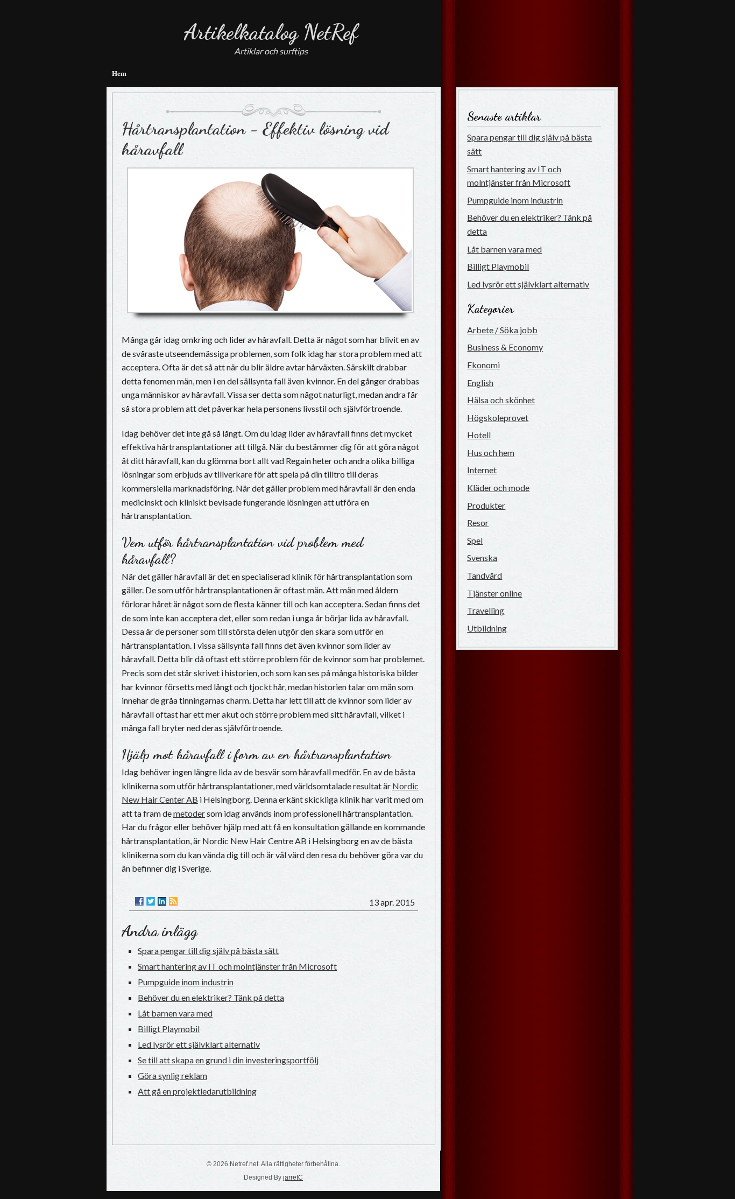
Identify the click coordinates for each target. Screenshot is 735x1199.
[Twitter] (150, 901)
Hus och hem (490, 452)
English (480, 382)
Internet (482, 470)
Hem (119, 73)
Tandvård (484, 575)
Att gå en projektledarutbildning (197, 1091)
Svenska (482, 557)
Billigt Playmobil (169, 1028)
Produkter (486, 505)
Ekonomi (483, 365)
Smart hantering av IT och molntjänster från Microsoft (237, 966)
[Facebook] (139, 901)
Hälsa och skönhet (501, 400)
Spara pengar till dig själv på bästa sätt (208, 950)
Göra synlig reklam (172, 1075)
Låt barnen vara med (175, 1013)
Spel (475, 540)
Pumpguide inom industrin (186, 982)
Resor (478, 522)
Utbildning (487, 628)
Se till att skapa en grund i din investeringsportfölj (228, 1060)
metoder (189, 813)
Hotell (479, 435)
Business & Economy (505, 347)
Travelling (485, 610)
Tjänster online (494, 593)
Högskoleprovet (497, 417)
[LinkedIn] (162, 901)
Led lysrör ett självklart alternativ (199, 1044)
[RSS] (173, 901)
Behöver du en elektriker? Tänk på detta (211, 997)
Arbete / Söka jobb (502, 330)
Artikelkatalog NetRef (271, 32)
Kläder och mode (498, 487)
